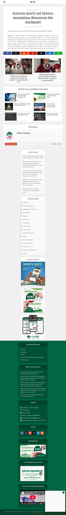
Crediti (52, 513)
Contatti (48, 513)
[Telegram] (38, 433)
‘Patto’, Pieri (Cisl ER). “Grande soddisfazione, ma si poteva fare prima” (31, 190)
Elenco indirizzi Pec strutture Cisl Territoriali (33, 420)
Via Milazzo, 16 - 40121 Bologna (29, 407)
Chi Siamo (23, 349)
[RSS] (42, 433)
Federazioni (23, 352)
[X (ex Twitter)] (26, 433)
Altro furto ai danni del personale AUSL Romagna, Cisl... (24, 95)
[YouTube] (30, 433)
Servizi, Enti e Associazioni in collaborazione (32, 357)
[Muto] (41, 503)
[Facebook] (22, 433)
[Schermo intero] (44, 503)
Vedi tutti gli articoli (11, 144)
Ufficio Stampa (38, 26)
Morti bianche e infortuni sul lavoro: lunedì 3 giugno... (53, 95)
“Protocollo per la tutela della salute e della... (24, 114)
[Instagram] (34, 433)
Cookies (56, 513)
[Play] (22, 503)
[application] (33, 497)
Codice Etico (42, 513)
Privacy (61, 513)
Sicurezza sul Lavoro (33, 10)
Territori (22, 355)
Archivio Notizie (24, 360)
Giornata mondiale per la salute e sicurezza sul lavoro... (22, 104)
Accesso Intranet (35, 513)
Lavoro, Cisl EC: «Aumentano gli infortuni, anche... (51, 105)
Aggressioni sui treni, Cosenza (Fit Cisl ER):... (52, 114)
